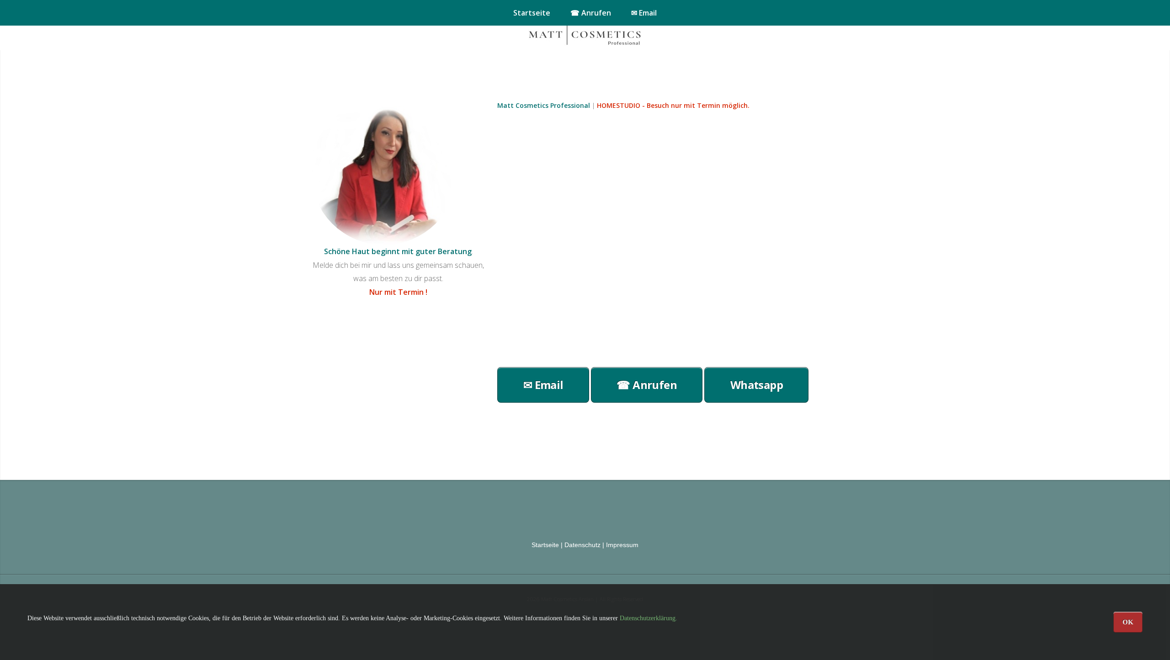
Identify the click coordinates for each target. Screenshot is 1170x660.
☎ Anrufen (590, 13)
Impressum (622, 544)
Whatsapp (756, 384)
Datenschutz (582, 544)
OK (1127, 622)
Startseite (531, 13)
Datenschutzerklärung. (648, 618)
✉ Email (644, 13)
